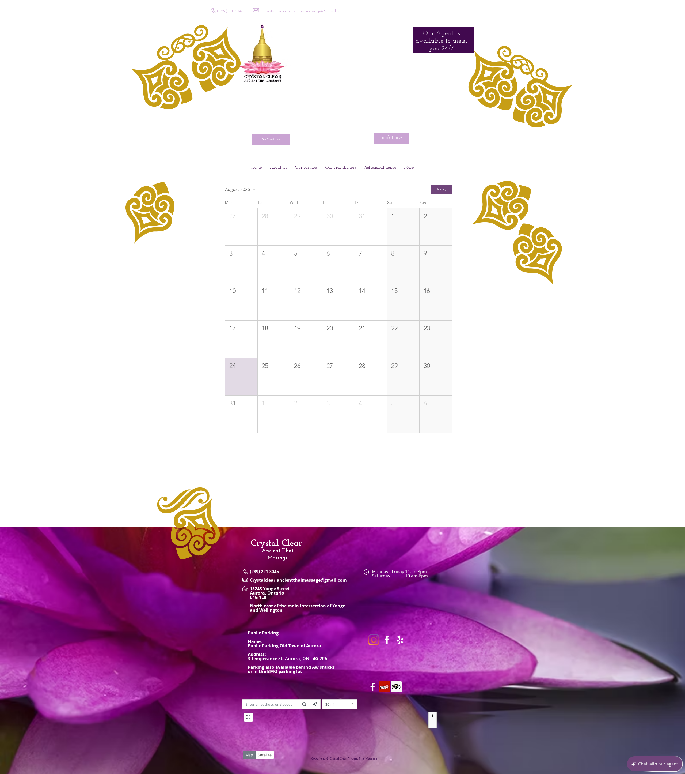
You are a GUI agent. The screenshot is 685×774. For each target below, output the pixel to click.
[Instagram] (373, 639)
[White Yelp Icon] (400, 639)
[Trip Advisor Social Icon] (396, 686)
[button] (241, 227)
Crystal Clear (276, 543)
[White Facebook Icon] (387, 639)
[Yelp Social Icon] (384, 686)
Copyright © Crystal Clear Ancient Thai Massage (344, 758)
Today (441, 189)
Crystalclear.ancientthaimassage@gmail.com (298, 580)
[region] (440, 78)
